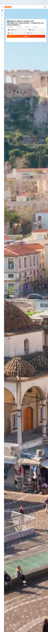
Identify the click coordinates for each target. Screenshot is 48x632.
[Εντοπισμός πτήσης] (2, 21)
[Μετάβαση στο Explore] (2, 19)
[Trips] (2, 24)
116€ (8, 21)
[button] (2, 7)
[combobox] (27, 27)
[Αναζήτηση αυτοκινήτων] (2, 15)
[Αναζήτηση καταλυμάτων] (2, 13)
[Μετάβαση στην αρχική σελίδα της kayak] (8, 7)
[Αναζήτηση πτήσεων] (2, 10)
